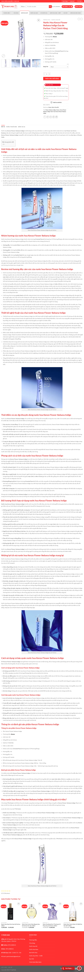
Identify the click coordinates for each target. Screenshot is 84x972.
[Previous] (4, 38)
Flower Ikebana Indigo (51, 110)
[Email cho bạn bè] (50, 117)
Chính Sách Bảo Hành (75, 12)
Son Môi (65, 12)
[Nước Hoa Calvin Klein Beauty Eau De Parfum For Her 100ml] (31, 911)
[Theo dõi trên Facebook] (77, 1)
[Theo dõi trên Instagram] (78, 1)
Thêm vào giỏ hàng (52, 78)
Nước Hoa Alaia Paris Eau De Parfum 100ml (10, 924)
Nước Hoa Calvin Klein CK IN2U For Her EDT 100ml (73, 924)
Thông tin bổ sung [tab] (11, 126)
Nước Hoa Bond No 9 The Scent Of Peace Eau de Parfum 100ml (52, 924)
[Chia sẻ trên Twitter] (47, 117)
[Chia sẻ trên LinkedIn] (56, 117)
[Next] (37, 38)
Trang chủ (46, 19)
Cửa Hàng (16, 12)
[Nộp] (50, 6)
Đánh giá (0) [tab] (21, 126)
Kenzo (49, 107)
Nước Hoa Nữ (24, 12)
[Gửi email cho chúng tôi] (80, 1)
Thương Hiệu (6, 12)
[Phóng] (3, 55)
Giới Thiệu (65, 1)
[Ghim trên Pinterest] (53, 117)
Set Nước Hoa (43, 12)
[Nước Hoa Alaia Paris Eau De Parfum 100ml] (10, 911)
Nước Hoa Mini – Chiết (55, 12)
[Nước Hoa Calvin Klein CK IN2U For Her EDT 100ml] (73, 911)
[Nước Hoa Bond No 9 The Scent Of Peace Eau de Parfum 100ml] (52, 911)
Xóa (68, 64)
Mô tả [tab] (3, 126)
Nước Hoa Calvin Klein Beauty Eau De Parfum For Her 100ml (31, 924)
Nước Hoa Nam (34, 12)
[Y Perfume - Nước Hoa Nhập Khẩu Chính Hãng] (9, 6)
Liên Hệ (72, 1)
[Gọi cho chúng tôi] (81, 1)
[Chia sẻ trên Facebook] (44, 117)
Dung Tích (45, 66)
